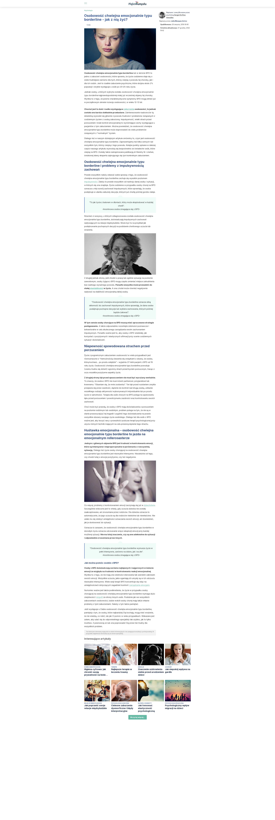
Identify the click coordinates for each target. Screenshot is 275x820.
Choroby (168, 667)
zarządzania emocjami (139, 585)
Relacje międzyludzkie (93, 703)
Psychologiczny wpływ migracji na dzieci (177, 707)
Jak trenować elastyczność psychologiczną (146, 708)
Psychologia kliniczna (120, 703)
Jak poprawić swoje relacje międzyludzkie (95, 707)
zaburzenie (129, 109)
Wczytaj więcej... (137, 717)
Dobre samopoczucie (92, 667)
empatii (99, 597)
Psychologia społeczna (174, 703)
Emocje (141, 667)
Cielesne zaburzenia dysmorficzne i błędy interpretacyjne (122, 708)
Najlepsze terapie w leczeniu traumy (121, 670)
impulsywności (90, 182)
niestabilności (96, 288)
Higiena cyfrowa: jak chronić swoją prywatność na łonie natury (95, 672)
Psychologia (88, 10)
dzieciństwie (149, 505)
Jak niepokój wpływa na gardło (177, 670)
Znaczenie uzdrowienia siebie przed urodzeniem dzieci (151, 672)
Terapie (114, 667)
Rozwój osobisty (145, 703)
